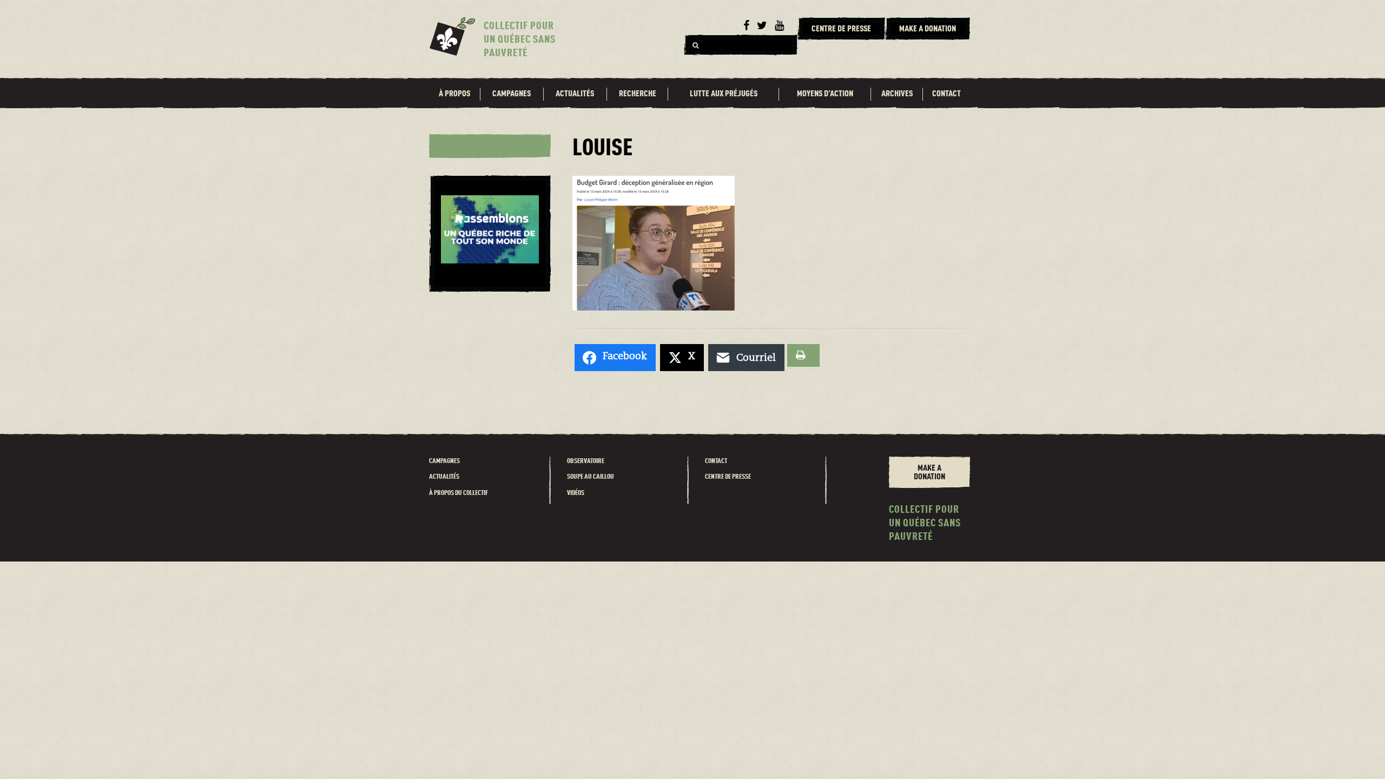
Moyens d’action (825, 94)
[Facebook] (746, 26)
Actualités (575, 94)
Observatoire (585, 461)
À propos (454, 94)
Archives (897, 94)
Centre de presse (728, 476)
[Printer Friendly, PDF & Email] (803, 355)
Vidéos (575, 493)
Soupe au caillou (590, 476)
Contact (946, 94)
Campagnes (511, 94)
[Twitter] (762, 26)
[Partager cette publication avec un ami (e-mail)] (746, 357)
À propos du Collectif (458, 493)
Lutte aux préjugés (723, 94)
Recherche (637, 94)
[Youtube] (779, 26)
